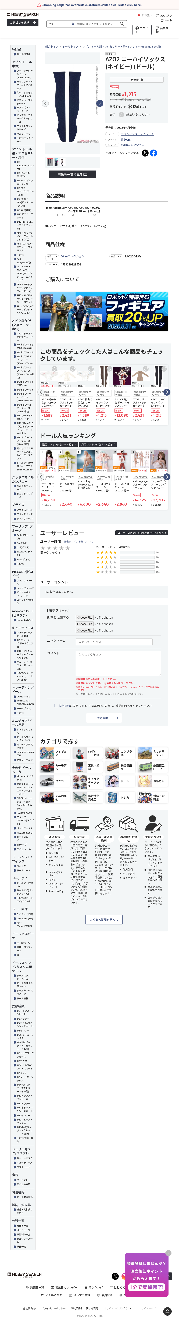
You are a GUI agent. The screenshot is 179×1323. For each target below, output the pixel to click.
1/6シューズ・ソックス (25, 1078)
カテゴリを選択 (19, 22)
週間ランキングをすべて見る (58, 444)
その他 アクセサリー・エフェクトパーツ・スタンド (25, 453)
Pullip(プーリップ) (25, 536)
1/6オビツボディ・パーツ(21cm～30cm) (25, 397)
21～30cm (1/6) (25, 918)
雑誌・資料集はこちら (25, 1211)
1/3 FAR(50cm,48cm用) (25, 165)
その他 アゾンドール (25, 139)
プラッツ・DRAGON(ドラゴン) (25, 820)
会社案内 (28, 1308)
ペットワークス (25, 828)
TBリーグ (22, 844)
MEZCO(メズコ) (25, 832)
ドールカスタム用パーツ (25, 992)
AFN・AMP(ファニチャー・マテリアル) (25, 247)
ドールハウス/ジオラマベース (25, 738)
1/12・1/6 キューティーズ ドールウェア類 (25, 654)
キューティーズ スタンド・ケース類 (25, 665)
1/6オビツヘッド (25, 389)
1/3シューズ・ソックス (25, 1036)
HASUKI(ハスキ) (25, 812)
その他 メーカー (25, 849)
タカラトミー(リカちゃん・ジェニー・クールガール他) (25, 789)
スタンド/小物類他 (25, 601)
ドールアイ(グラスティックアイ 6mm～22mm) (25, 466)
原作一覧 (21, 1246)
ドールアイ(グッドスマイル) (25, 892)
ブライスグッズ (25, 514)
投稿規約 (64, 706)
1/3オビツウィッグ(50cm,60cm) (25, 346)
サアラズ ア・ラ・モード (24, 109)
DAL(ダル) (22, 543)
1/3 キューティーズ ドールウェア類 (25, 643)
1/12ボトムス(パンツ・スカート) (25, 1109)
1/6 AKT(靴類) (24, 210)
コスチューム (23, 1167)
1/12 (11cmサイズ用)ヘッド (25, 417)
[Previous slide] (45, 103)
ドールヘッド (23, 870)
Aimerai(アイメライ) (25, 778)
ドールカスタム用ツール (25, 984)
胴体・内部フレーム (25, 948)
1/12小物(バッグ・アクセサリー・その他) (25, 1130)
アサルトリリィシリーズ (25, 127)
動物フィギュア (25, 759)
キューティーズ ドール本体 (24, 634)
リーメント (22, 1180)
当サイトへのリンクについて (120, 1308)
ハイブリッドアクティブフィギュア (25, 85)
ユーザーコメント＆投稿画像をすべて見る (141, 532)
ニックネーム (56, 640)
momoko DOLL (25, 620)
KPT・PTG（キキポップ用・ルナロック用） (25, 236)
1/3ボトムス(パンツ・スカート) (25, 1024)
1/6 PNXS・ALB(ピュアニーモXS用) (25, 202)
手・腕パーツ (23, 943)
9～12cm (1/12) (25, 914)
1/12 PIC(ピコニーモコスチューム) (25, 225)
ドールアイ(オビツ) (25, 884)
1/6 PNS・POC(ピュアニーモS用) (25, 191)
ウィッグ (21, 866)
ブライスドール (25, 509)
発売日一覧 (22, 1225)
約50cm (126, 139)
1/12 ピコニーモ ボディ (25, 215)
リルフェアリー (25, 134)
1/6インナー (23, 1073)
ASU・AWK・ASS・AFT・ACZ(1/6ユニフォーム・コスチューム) (25, 273)
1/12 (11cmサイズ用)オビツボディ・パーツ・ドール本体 (25, 428)
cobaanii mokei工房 (25, 753)
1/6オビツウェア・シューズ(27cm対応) (24, 408)
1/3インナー (23, 1030)
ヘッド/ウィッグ (25, 588)
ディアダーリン (25, 518)
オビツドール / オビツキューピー (25, 337)
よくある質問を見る (102, 919)
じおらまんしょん (25, 731)
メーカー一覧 (23, 1230)
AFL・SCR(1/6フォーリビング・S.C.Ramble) (25, 309)
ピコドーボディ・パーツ (23, 594)
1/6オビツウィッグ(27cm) (25, 383)
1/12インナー (23, 1115)
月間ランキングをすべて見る (97, 444)
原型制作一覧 (23, 1234)
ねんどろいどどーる (25, 495)
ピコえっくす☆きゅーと (25, 101)
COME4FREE (23, 696)
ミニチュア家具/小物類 (25, 746)
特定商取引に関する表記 (84, 1308)
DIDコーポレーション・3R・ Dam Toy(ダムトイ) (24, 803)
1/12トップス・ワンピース (25, 1097)
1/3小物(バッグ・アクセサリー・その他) (25, 1046)
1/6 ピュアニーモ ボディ (24, 174)
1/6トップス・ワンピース (25, 1054)
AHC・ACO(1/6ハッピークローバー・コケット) (25, 298)
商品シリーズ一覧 (25, 1240)
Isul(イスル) (23, 547)
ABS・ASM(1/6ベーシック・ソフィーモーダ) (25, 288)
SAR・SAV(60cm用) (24, 260)
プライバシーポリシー (53, 1308)
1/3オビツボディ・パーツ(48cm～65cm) (25, 360)
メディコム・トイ (25, 838)
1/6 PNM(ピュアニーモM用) (25, 182)
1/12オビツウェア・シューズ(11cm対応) (25, 441)
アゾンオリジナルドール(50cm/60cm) (25, 74)
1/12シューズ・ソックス (25, 1121)
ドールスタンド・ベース (23, 977)
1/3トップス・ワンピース (25, 1012)
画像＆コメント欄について (78, 541)
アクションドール (25, 582)
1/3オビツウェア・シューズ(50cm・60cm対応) (25, 372)
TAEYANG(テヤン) (24, 553)
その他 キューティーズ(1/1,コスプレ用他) (25, 676)
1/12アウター (23, 1103)
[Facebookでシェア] (153, 153)
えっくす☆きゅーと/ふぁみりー (25, 94)
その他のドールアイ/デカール (25, 899)
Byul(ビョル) (23, 559)
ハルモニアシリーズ (25, 487)
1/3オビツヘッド (25, 352)
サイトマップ (148, 1308)
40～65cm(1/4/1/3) (24, 924)
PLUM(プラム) (24, 708)
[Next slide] (99, 103)
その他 (20, 255)
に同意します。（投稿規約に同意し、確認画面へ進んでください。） (106, 706)
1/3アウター (23, 1018)
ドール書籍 (22, 998)
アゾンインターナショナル (137, 134)
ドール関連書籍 (25, 1197)
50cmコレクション (133, 145)
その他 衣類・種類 (25, 1139)
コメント (53, 653)
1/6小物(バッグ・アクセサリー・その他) (25, 1088)
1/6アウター (23, 1061)
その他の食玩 (23, 1184)
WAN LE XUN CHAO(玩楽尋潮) (25, 702)
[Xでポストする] (145, 153)
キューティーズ (24, 1162)
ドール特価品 (23, 54)
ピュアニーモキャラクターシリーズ (25, 118)
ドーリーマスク (25, 1158)
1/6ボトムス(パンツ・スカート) (25, 1066)
